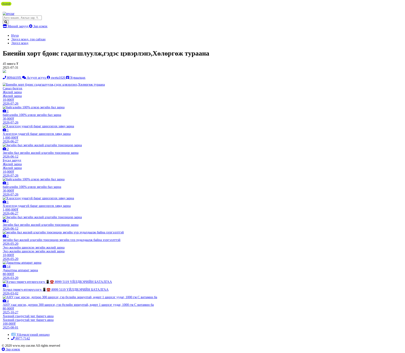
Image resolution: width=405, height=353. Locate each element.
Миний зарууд (18, 26)
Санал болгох (12, 88)
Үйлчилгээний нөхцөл (33, 334)
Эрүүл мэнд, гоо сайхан (28, 39)
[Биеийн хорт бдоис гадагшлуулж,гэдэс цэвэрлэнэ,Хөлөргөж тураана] (54, 84)
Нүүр (15, 35)
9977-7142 (22, 338)
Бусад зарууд (12, 160)
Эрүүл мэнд (19, 43)
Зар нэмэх (39, 26)
